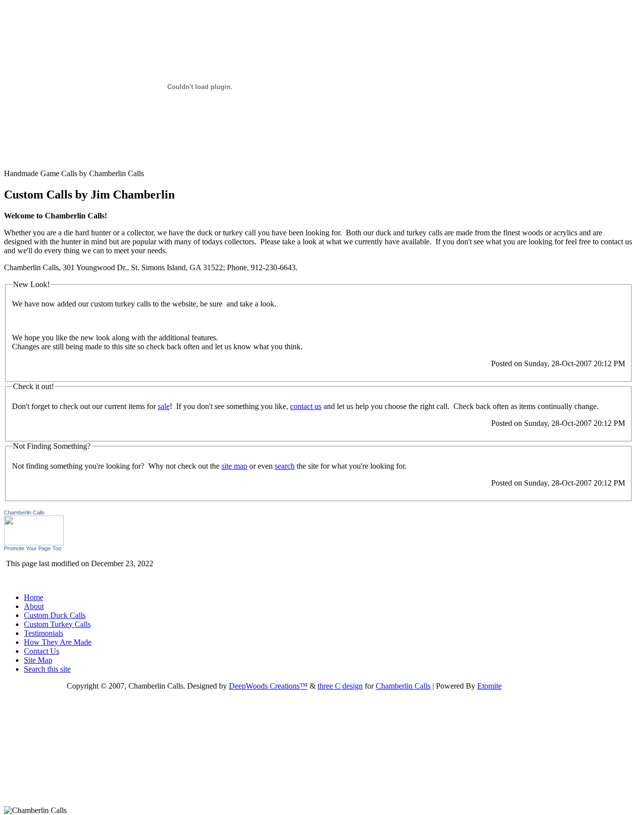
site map (234, 466)
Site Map (38, 660)
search (285, 466)
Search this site (47, 669)
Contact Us (41, 651)
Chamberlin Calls (24, 512)
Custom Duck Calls (55, 615)
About (34, 606)
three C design (340, 686)
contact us (305, 406)
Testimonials (43, 633)
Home (33, 597)
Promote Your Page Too (32, 548)
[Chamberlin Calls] (34, 542)
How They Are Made (58, 642)
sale (164, 406)
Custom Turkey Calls (57, 624)
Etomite (489, 686)
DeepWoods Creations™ (268, 686)
